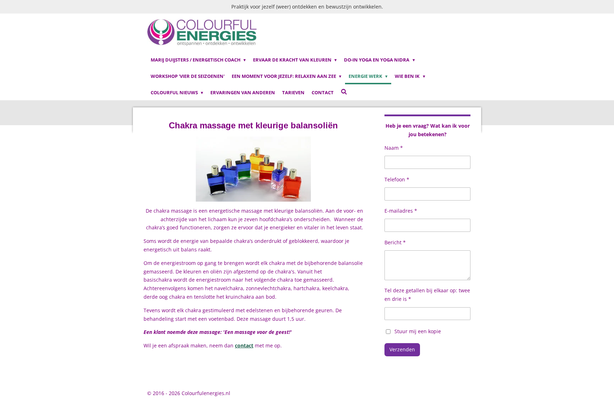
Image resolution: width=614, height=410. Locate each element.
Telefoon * (396, 179)
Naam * (393, 147)
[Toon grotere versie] (253, 169)
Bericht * (395, 242)
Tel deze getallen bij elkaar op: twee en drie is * (427, 294)
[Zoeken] (344, 91)
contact (244, 345)
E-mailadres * (400, 210)
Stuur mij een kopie (417, 331)
